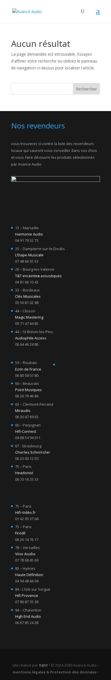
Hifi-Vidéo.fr (25, 512)
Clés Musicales (28, 296)
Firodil (20, 533)
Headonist (24, 472)
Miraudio (22, 410)
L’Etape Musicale (29, 254)
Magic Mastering (29, 317)
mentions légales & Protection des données (54, 672)
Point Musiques (28, 389)
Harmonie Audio (29, 234)
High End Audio (28, 616)
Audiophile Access (30, 338)
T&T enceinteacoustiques (38, 275)
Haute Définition (29, 574)
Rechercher (86, 89)
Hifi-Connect (25, 431)
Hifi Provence (26, 595)
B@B (43, 665)
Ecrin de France (28, 369)
